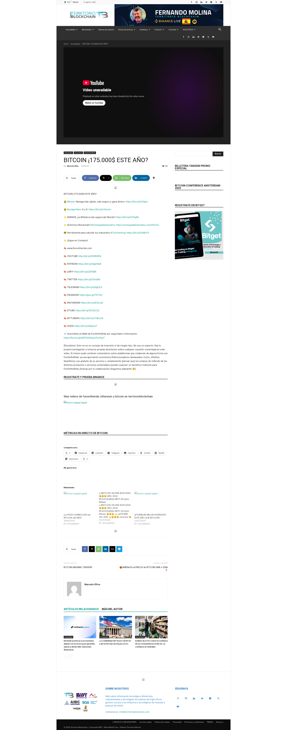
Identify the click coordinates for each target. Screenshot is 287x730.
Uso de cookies (145, 722)
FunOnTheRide (90, 153)
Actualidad (70, 29)
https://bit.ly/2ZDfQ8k (85, 271)
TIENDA (210, 722)
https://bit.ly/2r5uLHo (100, 209)
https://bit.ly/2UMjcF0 (137, 232)
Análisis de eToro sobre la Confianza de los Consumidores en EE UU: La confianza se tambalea (151, 644)
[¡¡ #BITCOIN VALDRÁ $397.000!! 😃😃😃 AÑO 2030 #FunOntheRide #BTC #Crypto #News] (116, 508)
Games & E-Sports (106, 29)
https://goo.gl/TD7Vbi (91, 294)
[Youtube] (221, 2)
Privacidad (177, 722)
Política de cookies (162, 722)
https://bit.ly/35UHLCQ (87, 310)
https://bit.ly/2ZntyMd (89, 279)
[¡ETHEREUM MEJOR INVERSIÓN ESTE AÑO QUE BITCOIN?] (150, 501)
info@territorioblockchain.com (134, 711)
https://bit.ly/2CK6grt (137, 201)
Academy (144, 29)
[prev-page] (65, 656)
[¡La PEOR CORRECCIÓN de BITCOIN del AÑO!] (80, 501)
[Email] (112, 549)
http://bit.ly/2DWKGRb (89, 256)
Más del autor (112, 609)
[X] (216, 2)
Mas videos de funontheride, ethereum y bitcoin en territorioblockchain (108, 396)
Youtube (172, 29)
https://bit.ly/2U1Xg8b (127, 217)
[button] (219, 29)
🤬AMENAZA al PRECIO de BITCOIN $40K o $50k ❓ (143, 569)
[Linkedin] (201, 2)
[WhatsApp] (99, 549)
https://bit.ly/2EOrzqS (92, 302)
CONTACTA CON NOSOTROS (124, 722)
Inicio (66, 44)
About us (219, 722)
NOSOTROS (188, 29)
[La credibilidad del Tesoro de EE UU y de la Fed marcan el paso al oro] (115, 627)
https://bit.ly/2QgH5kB (89, 263)
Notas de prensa (125, 29)
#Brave (71, 201)
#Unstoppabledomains (103, 224)
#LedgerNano (74, 209)
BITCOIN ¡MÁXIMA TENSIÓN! (78, 567)
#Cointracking (117, 232)
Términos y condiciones (194, 722)
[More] (154, 178)
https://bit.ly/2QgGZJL (91, 287)
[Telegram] (211, 2)
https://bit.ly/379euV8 (91, 318)
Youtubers (78, 153)
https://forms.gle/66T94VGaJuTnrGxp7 (84, 337)
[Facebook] (191, 2)
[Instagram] (196, 2)
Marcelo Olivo (72, 166)
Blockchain (86, 29)
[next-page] (70, 656)
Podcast (158, 29)
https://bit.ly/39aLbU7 (85, 326)
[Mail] (206, 2)
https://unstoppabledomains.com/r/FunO (137, 224)
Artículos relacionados (81, 609)
